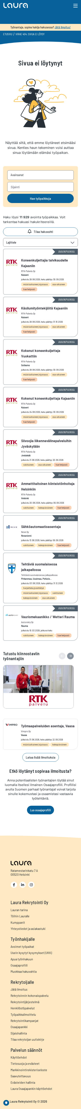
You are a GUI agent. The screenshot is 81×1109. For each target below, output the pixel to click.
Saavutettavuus (21, 1076)
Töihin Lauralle (20, 916)
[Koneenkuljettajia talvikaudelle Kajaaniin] (40, 271)
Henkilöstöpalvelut (23, 1008)
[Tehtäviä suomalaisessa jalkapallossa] (40, 578)
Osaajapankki (19, 1027)
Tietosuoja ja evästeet (25, 1063)
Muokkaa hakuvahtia (24, 971)
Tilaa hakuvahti (43, 231)
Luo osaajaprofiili (40, 810)
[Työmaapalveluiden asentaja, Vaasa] (40, 734)
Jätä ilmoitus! (63, 27)
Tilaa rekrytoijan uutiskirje (27, 1039)
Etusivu (7, 34)
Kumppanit (18, 922)
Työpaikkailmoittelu (23, 1014)
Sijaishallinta (19, 1033)
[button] (28, 5)
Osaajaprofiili (19, 965)
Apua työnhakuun (22, 959)
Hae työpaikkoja (40, 198)
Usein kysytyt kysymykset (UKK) (31, 953)
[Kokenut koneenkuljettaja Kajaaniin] (40, 407)
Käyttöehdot (19, 1057)
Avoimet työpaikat (22, 946)
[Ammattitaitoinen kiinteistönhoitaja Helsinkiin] (40, 493)
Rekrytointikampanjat (24, 1021)
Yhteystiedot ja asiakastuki (28, 928)
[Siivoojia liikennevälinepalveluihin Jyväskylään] (40, 450)
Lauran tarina (19, 910)
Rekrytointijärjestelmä (25, 1002)
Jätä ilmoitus (19, 989)
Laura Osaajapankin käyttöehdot (31, 1088)
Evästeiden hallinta (23, 1082)
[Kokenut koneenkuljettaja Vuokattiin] (40, 362)
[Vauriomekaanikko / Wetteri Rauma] (40, 623)
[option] (40, 687)
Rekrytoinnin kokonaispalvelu (30, 995)
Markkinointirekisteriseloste (29, 1070)
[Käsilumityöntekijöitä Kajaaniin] (40, 317)
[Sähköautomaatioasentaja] (40, 533)
